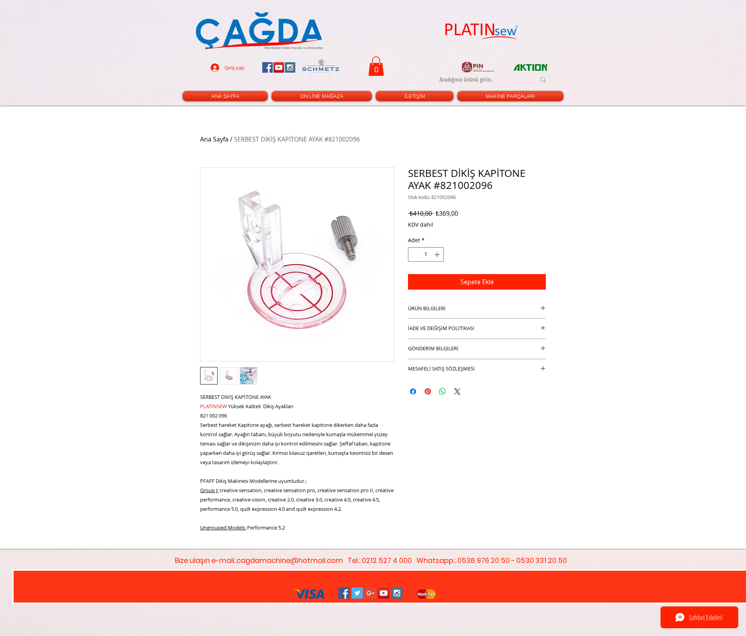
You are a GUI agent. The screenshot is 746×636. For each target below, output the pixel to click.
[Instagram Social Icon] (397, 593)
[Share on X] (457, 391)
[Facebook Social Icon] (344, 593)
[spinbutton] (426, 254)
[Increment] (438, 254)
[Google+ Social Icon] (370, 593)
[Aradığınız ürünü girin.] (543, 80)
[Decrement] (414, 254)
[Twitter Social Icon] (357, 593)
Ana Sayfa (214, 139)
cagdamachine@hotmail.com (290, 560)
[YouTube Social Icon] (383, 593)
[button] (376, 66)
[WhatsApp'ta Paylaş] (442, 391)
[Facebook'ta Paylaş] (413, 391)
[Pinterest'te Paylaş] (427, 391)
